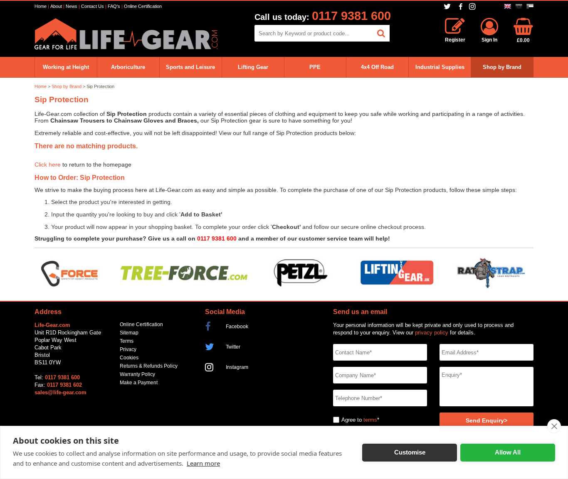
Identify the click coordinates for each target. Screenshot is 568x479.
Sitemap (129, 333)
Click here (48, 165)
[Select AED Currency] (529, 6)
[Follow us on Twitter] (448, 6)
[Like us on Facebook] (461, 6)
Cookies (129, 358)
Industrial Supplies (439, 67)
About (56, 6)
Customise (409, 452)
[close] (554, 426)
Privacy (128, 349)
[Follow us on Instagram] (473, 6)
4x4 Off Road (377, 67)
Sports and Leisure (190, 67)
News (71, 6)
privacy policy (431, 332)
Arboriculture (128, 67)
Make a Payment (139, 383)
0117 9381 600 (351, 15)
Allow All (508, 452)
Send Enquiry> (486, 421)
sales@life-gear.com (60, 392)
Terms (126, 341)
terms (370, 420)
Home (41, 6)
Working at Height (66, 67)
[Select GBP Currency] (507, 6)
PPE (315, 67)
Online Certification (143, 6)
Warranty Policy (137, 374)
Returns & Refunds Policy (149, 366)
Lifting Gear (253, 67)
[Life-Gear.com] (126, 47)
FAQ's (114, 6)
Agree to (351, 420)
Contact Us (92, 6)
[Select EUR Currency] (518, 6)
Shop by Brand (502, 67)
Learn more (203, 463)
